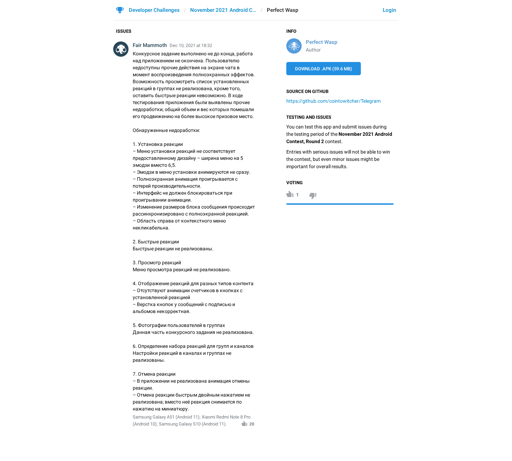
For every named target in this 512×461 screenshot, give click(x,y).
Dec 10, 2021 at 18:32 (191, 45)
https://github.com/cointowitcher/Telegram (333, 101)
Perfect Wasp (321, 42)
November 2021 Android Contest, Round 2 (223, 10)
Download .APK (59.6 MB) (323, 68)
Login (389, 10)
